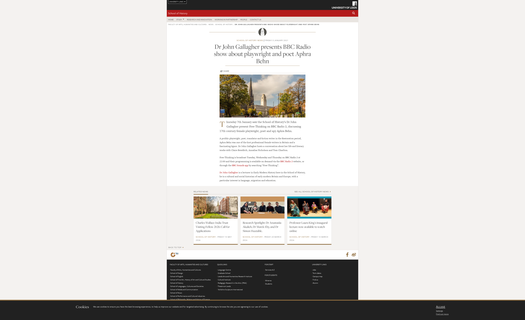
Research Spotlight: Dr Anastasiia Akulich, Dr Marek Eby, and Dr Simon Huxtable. (262, 227)
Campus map (317, 276)
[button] (354, 13)
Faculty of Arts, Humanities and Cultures (187, 24)
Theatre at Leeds (224, 286)
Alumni (315, 283)
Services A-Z (270, 269)
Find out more (442, 313)
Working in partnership (226, 19)
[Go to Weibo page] (354, 255)
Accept (440, 306)
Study (179, 19)
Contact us (255, 19)
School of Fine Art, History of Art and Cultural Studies (190, 279)
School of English (176, 276)
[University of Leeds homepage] (344, 5)
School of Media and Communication (184, 289)
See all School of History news (311, 191)
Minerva (268, 280)
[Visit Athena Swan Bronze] (175, 255)
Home (171, 19)
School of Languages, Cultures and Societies (187, 286)
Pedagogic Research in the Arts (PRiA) (232, 283)
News (210, 24)
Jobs (314, 269)
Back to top (174, 247)
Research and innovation (199, 19)
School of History (177, 13)
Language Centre (224, 269)
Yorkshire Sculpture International (230, 289)
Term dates (317, 273)
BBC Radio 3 (286, 161)
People (243, 19)
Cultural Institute (224, 279)
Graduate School (224, 273)
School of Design (176, 273)
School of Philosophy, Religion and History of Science (190, 299)
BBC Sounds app (240, 165)
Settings (439, 310)
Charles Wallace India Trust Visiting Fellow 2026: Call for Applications (213, 227)
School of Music (176, 292)
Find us (315, 279)
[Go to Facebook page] (347, 255)
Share (226, 70)
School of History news (250, 40)
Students (268, 283)
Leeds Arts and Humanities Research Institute (235, 276)
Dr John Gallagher (229, 172)
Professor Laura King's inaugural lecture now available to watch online (308, 227)
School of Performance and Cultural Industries (187, 296)
